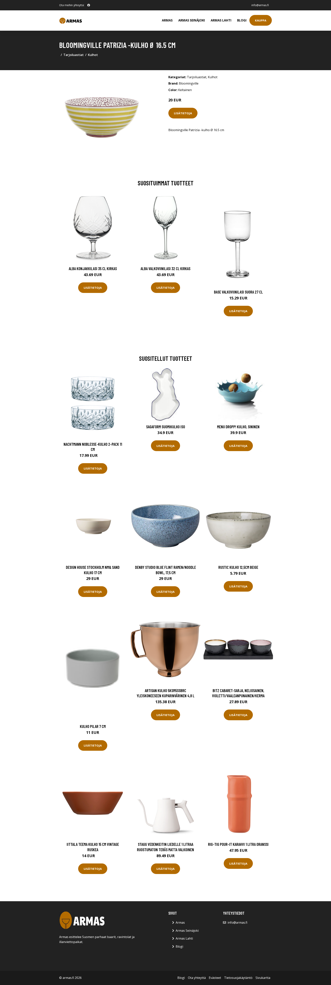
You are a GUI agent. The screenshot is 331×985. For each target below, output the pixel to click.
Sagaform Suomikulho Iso (165, 426)
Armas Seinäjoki (191, 20)
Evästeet (215, 978)
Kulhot (93, 55)
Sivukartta (263, 978)
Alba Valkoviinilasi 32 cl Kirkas (165, 268)
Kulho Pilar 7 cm (93, 726)
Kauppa (260, 20)
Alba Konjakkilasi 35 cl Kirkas (93, 268)
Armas (167, 20)
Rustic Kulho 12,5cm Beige (238, 567)
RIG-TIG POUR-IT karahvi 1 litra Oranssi (238, 844)
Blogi (242, 20)
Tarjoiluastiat (73, 55)
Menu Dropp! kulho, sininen (238, 426)
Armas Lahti (221, 20)
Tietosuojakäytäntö (238, 978)
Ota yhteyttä (197, 978)
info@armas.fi (260, 5)
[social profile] (89, 5)
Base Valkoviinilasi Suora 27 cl (238, 291)
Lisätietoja (183, 113)
